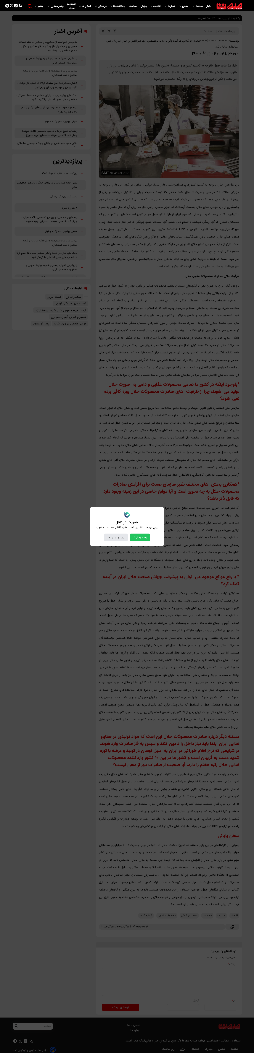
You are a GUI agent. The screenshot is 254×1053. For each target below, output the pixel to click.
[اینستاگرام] (16, 6)
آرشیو (41, 6)
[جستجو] (30, 6)
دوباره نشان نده (115, 537)
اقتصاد (157, 6)
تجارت (172, 6)
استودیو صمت (71, 6)
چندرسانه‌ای (57, 6)
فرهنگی (102, 6)
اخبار (208, 6)
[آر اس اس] (20, 6)
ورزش (143, 6)
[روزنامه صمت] (229, 6)
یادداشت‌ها (119, 6)
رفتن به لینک (140, 537)
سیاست (133, 6)
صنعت (199, 6)
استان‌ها (86, 6)
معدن (185, 6)
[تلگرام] (7, 6)
